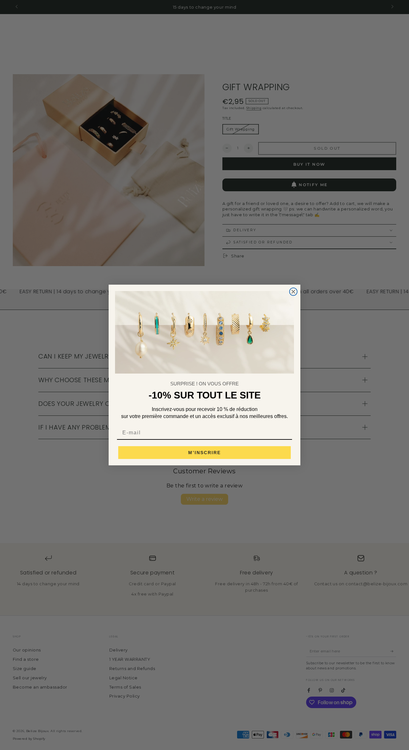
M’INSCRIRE (204, 452)
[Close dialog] (293, 292)
